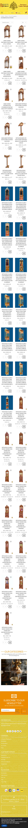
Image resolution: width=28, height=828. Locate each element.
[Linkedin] (18, 731)
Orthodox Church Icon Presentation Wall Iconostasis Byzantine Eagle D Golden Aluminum (7, 242)
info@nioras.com (5, 812)
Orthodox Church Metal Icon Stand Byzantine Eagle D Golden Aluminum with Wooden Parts (21, 381)
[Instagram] (13, 731)
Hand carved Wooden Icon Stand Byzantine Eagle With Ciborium (21, 74)
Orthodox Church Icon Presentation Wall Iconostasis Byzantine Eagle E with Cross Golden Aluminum (7, 278)
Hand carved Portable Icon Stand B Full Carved (21, 42)
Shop (6, 16)
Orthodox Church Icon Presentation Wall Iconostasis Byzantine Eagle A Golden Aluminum (7, 206)
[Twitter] (10, 731)
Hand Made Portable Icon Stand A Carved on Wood (21, 105)
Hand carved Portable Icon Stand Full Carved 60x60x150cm (7, 74)
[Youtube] (20, 731)
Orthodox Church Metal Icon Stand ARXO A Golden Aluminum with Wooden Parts (7, 313)
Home (2, 16)
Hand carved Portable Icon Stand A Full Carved (7, 42)
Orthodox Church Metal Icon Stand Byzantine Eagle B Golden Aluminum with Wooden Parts (21, 347)
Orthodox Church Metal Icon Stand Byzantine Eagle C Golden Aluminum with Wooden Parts (7, 381)
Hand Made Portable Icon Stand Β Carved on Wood (7, 139)
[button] (10, 50)
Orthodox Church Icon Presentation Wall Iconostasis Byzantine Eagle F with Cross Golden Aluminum (21, 278)
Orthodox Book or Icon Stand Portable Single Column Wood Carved (21, 140)
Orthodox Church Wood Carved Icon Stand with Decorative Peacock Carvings (21, 595)
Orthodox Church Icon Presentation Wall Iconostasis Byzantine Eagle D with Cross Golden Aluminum (21, 242)
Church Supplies (12, 16)
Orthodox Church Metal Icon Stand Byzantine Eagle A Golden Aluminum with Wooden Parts (7, 347)
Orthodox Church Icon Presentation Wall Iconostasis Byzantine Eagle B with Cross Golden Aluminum (21, 207)
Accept (4, 825)
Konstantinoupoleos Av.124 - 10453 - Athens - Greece (14, 800)
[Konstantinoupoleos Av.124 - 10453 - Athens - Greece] (14, 797)
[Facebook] (7, 731)
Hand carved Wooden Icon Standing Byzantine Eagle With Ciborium (7, 106)
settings (17, 823)
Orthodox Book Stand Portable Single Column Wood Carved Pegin (21, 173)
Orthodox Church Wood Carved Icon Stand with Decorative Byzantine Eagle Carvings (21, 416)
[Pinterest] (15, 731)
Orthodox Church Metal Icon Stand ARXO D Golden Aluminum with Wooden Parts (21, 313)
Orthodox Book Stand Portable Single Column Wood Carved (7, 173)
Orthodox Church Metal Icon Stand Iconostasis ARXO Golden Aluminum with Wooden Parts (7, 415)
